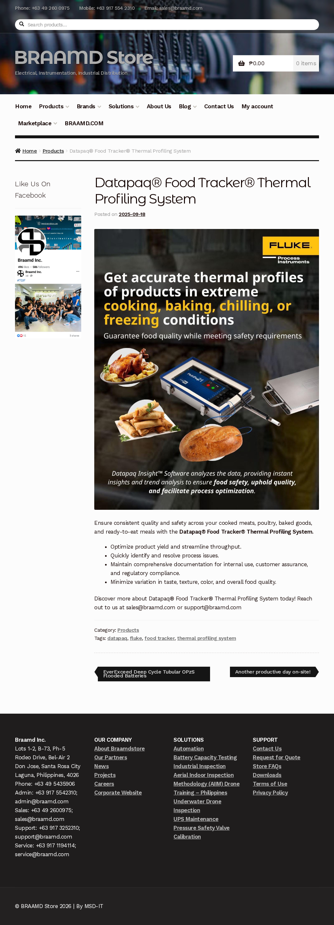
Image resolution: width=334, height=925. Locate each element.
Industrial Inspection (200, 766)
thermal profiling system (206, 638)
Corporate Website (118, 792)
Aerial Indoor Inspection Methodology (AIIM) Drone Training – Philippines (206, 784)
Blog (185, 106)
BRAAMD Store (83, 57)
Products (51, 106)
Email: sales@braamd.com (173, 8)
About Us (159, 106)
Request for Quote (276, 757)
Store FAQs (267, 766)
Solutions (121, 106)
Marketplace (35, 123)
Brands (86, 106)
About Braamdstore (119, 748)
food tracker (159, 638)
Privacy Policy (270, 792)
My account (257, 106)
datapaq (117, 638)
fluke (136, 638)
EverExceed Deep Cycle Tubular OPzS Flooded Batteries (149, 673)
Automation (189, 748)
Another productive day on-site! (273, 671)
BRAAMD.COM (84, 123)
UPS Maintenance (196, 819)
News (101, 766)
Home (23, 106)
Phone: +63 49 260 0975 (42, 8)
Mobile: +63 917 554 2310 (106, 8)
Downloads (267, 775)
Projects (104, 775)
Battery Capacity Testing (205, 757)
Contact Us (219, 106)
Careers (104, 784)
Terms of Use (270, 784)
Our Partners (110, 757)
